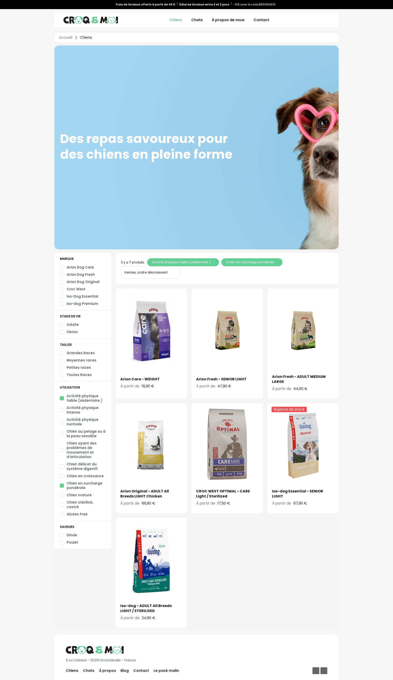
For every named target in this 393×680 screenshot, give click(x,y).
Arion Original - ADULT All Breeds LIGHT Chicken (144, 494)
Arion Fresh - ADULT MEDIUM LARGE (299, 379)
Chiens (175, 20)
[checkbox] (77, 267)
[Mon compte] (324, 20)
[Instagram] (323, 670)
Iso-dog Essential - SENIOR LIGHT (297, 494)
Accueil (65, 37)
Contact (261, 20)
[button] (317, 20)
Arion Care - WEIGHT (140, 379)
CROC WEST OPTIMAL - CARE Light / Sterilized (223, 494)
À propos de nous (228, 20)
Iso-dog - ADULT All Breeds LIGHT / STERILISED (146, 608)
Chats (197, 20)
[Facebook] (315, 670)
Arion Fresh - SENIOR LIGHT (221, 379)
